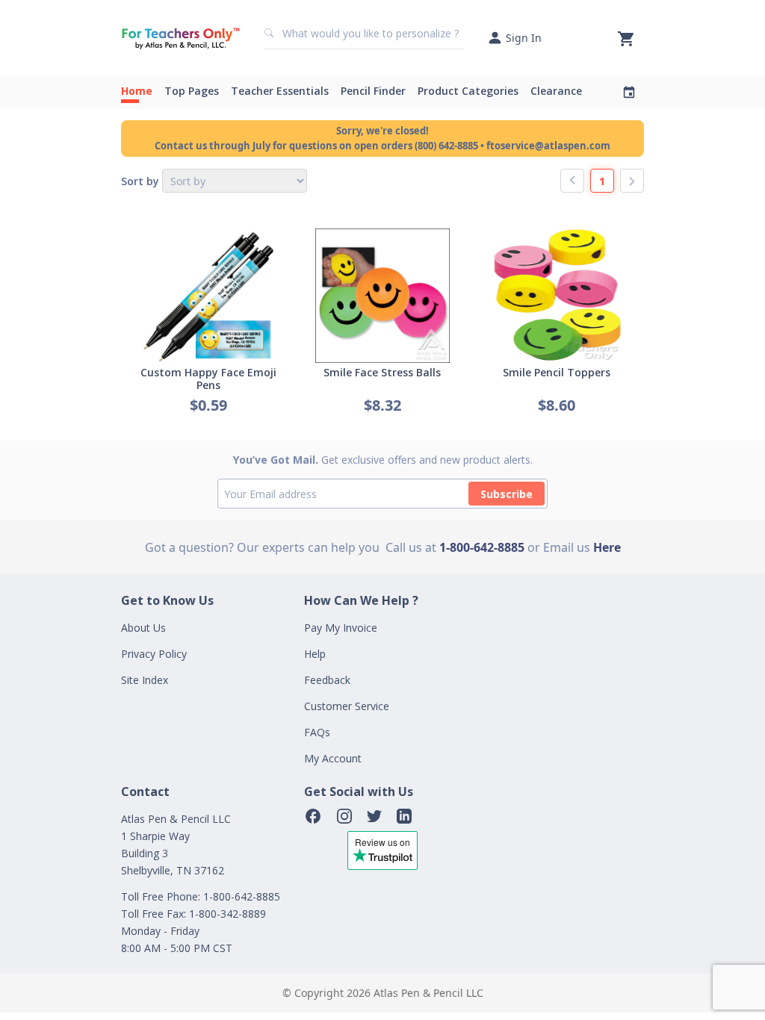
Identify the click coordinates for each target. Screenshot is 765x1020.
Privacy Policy (154, 654)
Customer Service (346, 706)
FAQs (317, 732)
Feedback (327, 680)
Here (607, 547)
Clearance (556, 91)
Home (136, 91)
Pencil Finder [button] (373, 91)
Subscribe (506, 494)
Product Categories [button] (468, 91)
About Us (143, 628)
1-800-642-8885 (481, 547)
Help (315, 654)
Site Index (144, 680)
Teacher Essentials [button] (280, 91)
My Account (333, 758)
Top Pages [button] (191, 91)
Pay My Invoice (340, 628)
